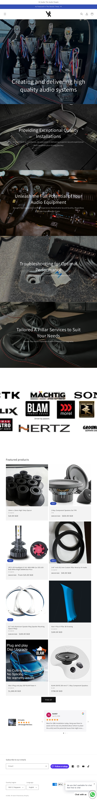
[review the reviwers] (83, 714)
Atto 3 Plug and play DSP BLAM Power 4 (22, 686)
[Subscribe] (45, 766)
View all (48, 700)
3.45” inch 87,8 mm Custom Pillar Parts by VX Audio (69, 567)
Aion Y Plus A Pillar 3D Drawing (62, 627)
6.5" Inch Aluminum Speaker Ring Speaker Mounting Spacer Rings (26, 628)
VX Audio (13, 795)
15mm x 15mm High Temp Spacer (20, 510)
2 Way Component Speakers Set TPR (63, 510)
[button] (5, 14)
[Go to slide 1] (63, 733)
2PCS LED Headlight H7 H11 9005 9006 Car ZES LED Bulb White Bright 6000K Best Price (25, 568)
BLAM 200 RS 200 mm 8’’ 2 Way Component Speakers (69, 686)
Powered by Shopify (23, 795)
